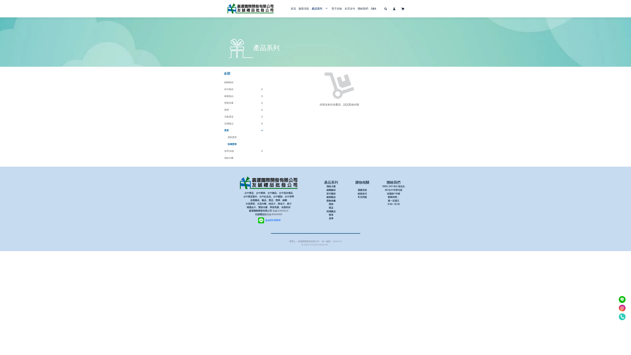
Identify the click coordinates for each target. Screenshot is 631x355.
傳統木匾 (229, 158)
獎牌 (226, 109)
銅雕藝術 (229, 82)
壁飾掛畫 (229, 103)
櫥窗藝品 (229, 96)
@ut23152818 (272, 220)
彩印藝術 (229, 89)
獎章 (226, 130)
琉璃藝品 (229, 123)
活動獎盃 (229, 116)
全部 (227, 73)
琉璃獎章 (232, 144)
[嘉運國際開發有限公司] (251, 8)
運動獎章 (232, 137)
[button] (385, 9)
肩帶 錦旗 (229, 151)
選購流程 (362, 190)
